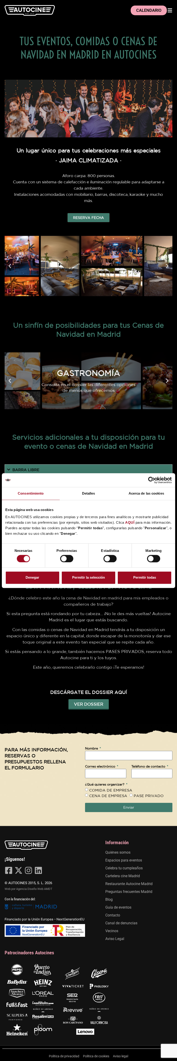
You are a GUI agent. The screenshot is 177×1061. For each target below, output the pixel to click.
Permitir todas (144, 578)
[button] (10, 266)
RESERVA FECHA (88, 218)
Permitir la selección (88, 578)
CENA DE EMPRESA (108, 796)
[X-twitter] (19, 870)
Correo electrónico (100, 766)
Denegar (32, 578)
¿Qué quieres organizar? (105, 784)
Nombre (92, 748)
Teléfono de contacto (148, 766)
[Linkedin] (38, 870)
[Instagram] (28, 870)
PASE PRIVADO (149, 796)
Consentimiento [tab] (31, 493)
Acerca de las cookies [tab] (146, 493)
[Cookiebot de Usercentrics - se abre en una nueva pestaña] (151, 480)
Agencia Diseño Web (29, 889)
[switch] (66, 558)
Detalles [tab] (88, 493)
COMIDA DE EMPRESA (110, 790)
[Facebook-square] (9, 870)
